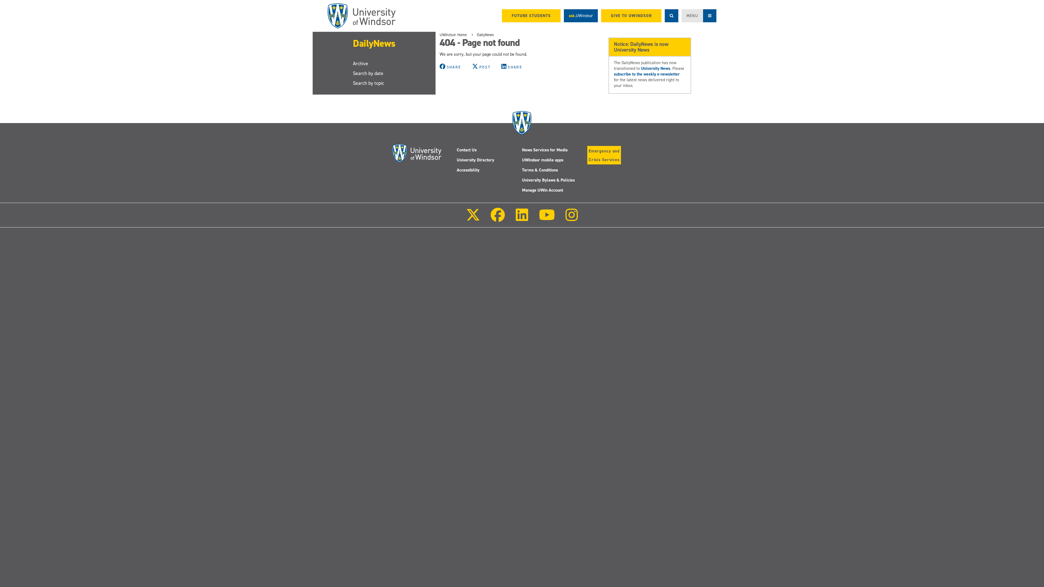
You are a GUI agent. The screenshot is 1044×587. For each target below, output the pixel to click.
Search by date (368, 73)
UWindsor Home (453, 35)
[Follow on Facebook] (498, 218)
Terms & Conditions (540, 170)
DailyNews (374, 43)
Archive (360, 63)
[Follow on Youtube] (547, 218)
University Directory (475, 160)
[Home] (362, 16)
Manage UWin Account (542, 190)
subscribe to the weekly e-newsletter (647, 74)
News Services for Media (545, 150)
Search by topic (368, 83)
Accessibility (468, 170)
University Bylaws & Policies (548, 180)
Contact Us (467, 150)
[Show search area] (671, 15)
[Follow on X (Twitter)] (473, 218)
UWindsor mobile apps (542, 160)
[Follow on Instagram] (572, 218)
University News (655, 68)
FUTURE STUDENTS (531, 15)
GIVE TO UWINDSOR (631, 15)
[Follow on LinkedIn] (522, 218)
